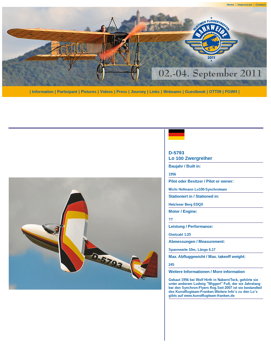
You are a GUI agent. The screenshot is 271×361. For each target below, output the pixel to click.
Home (230, 4)
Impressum (245, 4)
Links (155, 91)
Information (42, 91)
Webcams (172, 91)
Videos (106, 91)
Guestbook (195, 91)
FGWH (231, 91)
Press (121, 91)
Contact (260, 4)
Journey (138, 91)
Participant (67, 91)
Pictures (88, 91)
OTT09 (215, 91)
